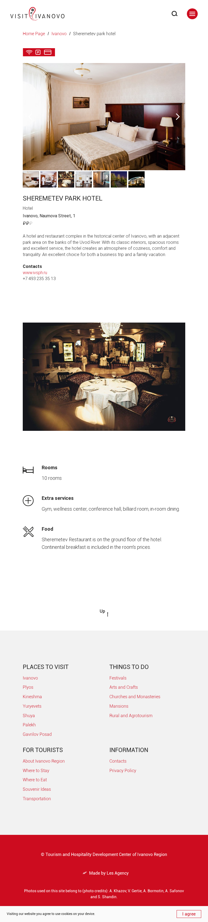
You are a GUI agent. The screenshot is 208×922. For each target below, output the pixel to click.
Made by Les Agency (106, 873)
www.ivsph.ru (35, 272)
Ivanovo (59, 33)
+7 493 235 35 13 (39, 278)
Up (102, 611)
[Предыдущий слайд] (30, 116)
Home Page (34, 33)
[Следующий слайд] (178, 116)
